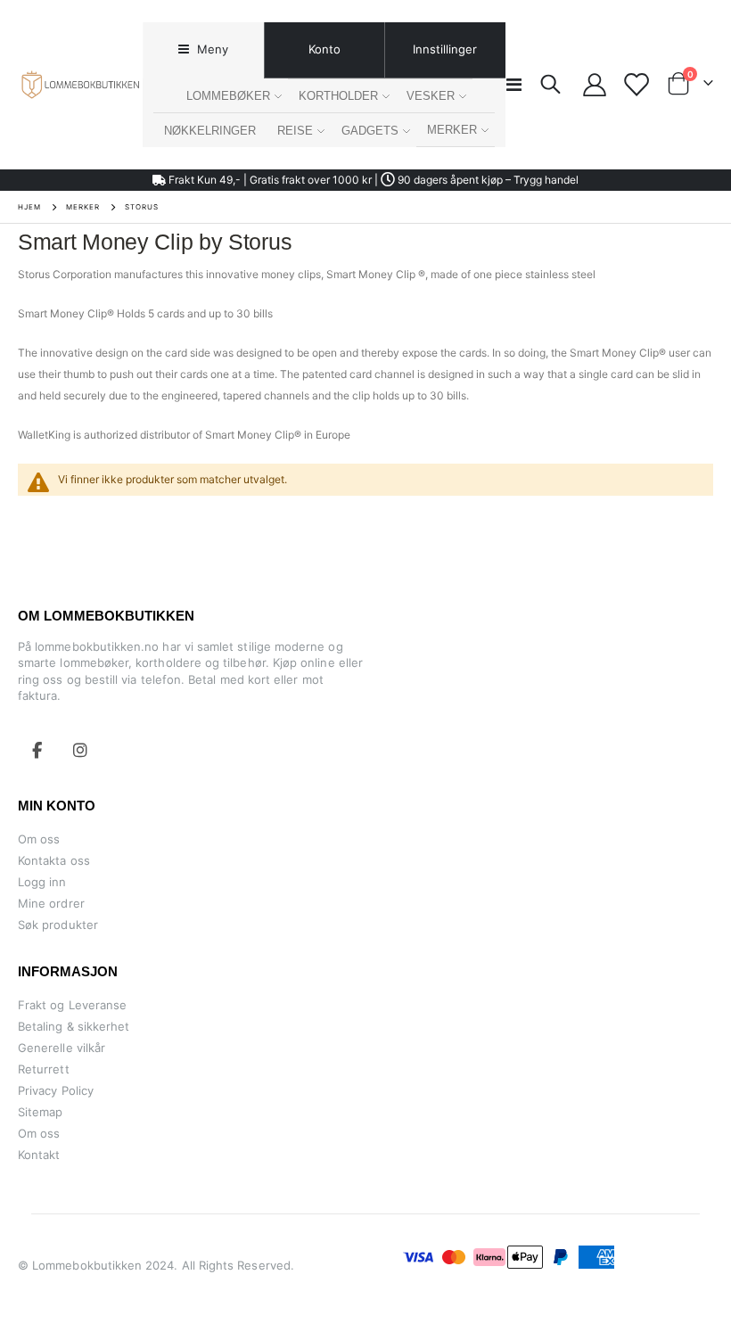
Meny (210, 49)
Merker (83, 206)
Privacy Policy (56, 1090)
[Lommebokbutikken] (80, 85)
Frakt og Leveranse (72, 1005)
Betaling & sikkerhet (73, 1026)
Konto (324, 49)
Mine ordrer (51, 903)
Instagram (80, 750)
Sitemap (40, 1112)
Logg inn (42, 882)
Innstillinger (445, 49)
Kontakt (39, 1154)
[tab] (203, 50)
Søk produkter (58, 924)
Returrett (44, 1069)
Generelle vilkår (61, 1047)
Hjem (29, 206)
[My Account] (595, 84)
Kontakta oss (54, 860)
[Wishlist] (636, 84)
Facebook (37, 750)
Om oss (39, 839)
